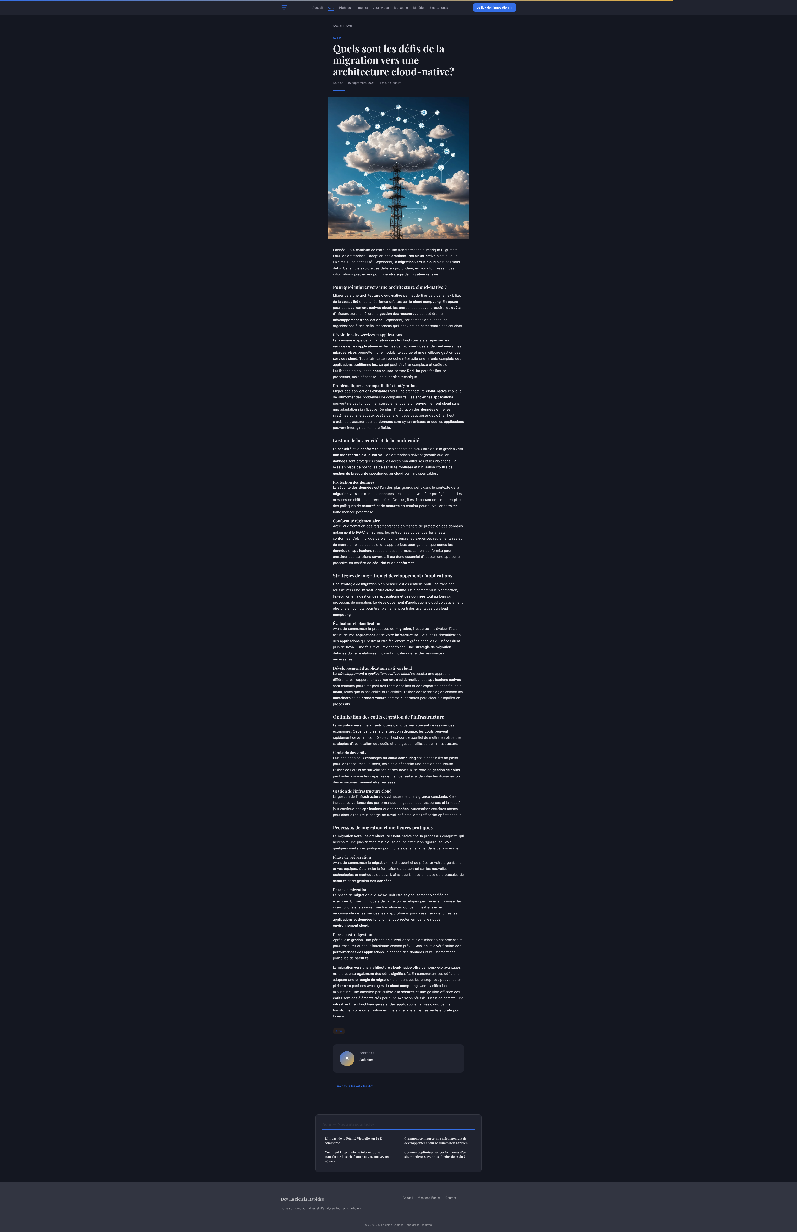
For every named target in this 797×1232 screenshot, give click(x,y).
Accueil (317, 7)
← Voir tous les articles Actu (354, 1086)
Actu (331, 7)
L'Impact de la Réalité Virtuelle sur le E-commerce (354, 1140)
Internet (362, 7)
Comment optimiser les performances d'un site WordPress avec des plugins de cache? (435, 1154)
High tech (345, 7)
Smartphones (438, 7)
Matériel (418, 7)
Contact (450, 1197)
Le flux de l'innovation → (494, 7)
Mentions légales (429, 1197)
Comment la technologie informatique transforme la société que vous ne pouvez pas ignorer (357, 1156)
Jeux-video (381, 7)
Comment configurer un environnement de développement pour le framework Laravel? (436, 1140)
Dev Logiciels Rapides (302, 1199)
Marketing (401, 7)
